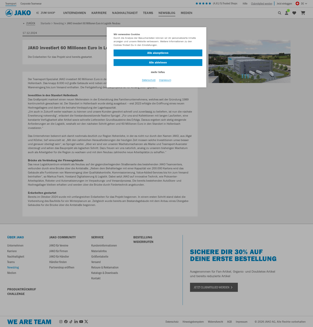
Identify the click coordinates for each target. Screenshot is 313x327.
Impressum (165, 80)
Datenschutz (149, 80)
